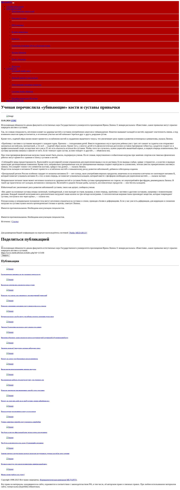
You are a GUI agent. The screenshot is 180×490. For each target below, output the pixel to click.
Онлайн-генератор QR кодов (25, 98)
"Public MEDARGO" (78, 233)
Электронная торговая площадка (26, 85)
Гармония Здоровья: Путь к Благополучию (31, 46)
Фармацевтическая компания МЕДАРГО (58, 480)
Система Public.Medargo (22, 91)
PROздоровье (18, 25)
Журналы (16, 66)
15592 (13, 120)
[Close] (2, 246)
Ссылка (15, 221)
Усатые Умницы (19, 52)
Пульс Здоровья (19, 59)
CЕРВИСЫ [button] (11, 68)
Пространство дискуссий (23, 11)
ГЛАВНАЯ (15, 7)
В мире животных (20, 32)
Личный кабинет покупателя (25, 78)
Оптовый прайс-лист (21, 71)
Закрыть (5, 255)
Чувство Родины (19, 18)
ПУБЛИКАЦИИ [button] (13, 9)
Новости (15, 39)
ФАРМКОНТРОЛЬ (15, 101)
